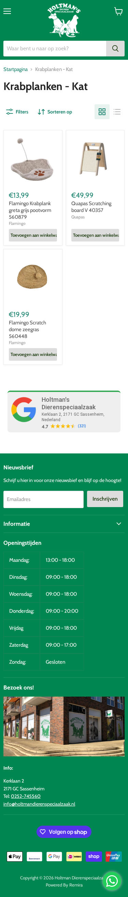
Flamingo (17, 223)
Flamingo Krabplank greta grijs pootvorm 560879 (30, 210)
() (82, 426)
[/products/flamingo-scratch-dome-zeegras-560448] (33, 278)
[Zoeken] (115, 48)
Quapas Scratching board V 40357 (91, 206)
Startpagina (15, 69)
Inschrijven (105, 499)
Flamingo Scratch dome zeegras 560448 (27, 329)
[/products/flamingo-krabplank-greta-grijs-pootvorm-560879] (33, 159)
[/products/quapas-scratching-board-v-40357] (95, 159)
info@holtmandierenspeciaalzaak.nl (39, 804)
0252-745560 (26, 796)
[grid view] (102, 111)
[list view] (117, 111)
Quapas (78, 216)
